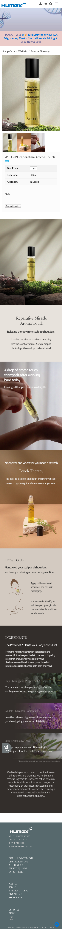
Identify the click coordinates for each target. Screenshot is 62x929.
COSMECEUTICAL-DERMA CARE (21, 858)
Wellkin (22, 51)
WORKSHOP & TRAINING (18, 890)
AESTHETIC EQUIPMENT (18, 868)
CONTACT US (14, 909)
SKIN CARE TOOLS (16, 871)
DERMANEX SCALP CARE (18, 861)
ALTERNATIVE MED (16, 865)
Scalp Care (8, 51)
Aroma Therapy (40, 51)
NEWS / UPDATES (15, 894)
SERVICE (12, 887)
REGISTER (13, 913)
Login (33, 168)
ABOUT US (13, 883)
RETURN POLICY (15, 897)
